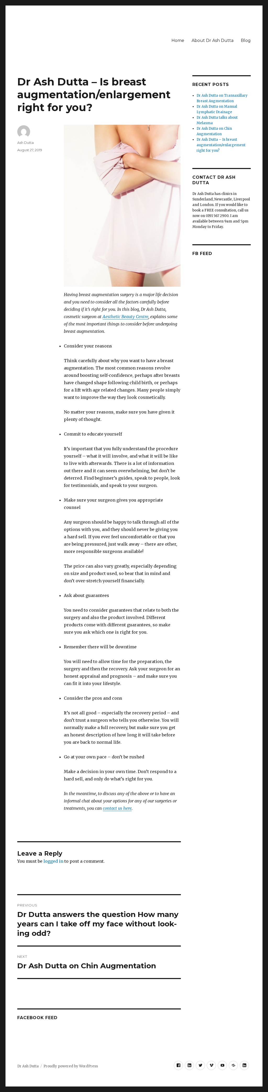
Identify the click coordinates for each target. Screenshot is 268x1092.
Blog (246, 40)
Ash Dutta (25, 142)
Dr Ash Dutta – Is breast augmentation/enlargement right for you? (221, 145)
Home (177, 40)
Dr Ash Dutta (28, 1066)
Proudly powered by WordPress (70, 1066)
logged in (53, 861)
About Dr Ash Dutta (212, 40)
